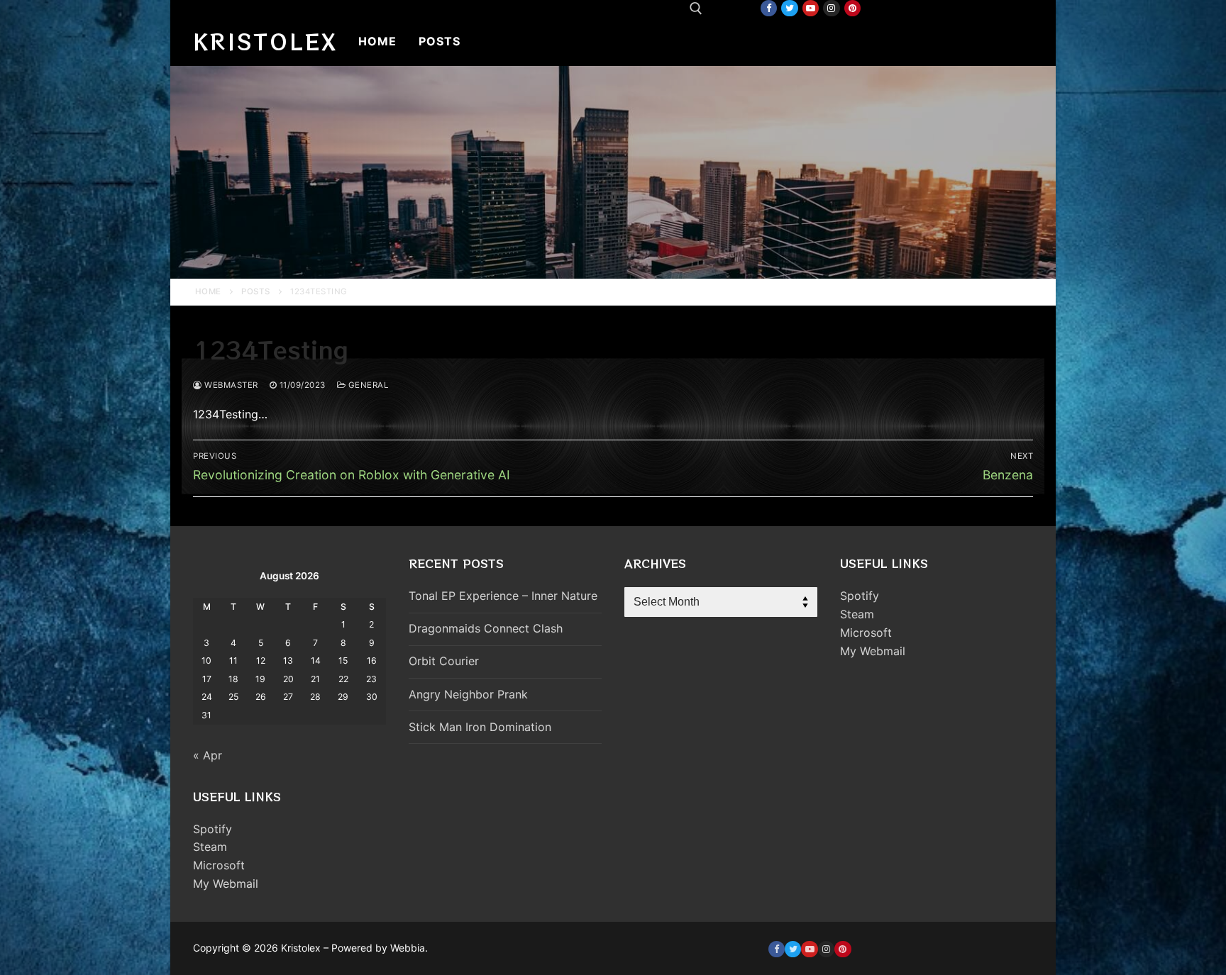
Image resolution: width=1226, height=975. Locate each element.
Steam (210, 847)
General (367, 385)
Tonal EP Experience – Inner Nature (503, 596)
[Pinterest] (852, 8)
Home (208, 291)
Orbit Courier (444, 661)
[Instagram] (831, 8)
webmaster (230, 385)
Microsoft (219, 865)
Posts (255, 291)
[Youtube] (810, 8)
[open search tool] (696, 8)
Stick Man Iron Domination (480, 727)
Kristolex (265, 41)
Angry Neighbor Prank (468, 694)
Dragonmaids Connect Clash (486, 628)
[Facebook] (769, 8)
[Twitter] (789, 8)
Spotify (212, 829)
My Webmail (225, 883)
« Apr (207, 755)
